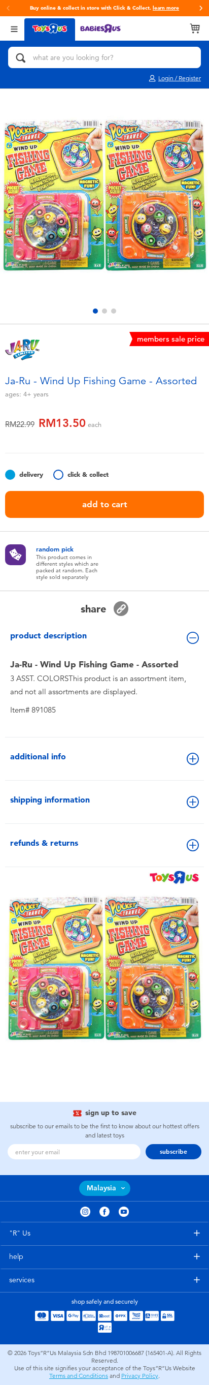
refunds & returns (44, 843)
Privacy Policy (139, 1375)
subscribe (173, 1151)
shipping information (50, 800)
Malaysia (101, 1188)
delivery (31, 474)
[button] (8, 8)
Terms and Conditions (78, 1375)
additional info (38, 756)
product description (48, 635)
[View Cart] (195, 28)
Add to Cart (104, 504)
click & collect (88, 474)
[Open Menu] (14, 28)
